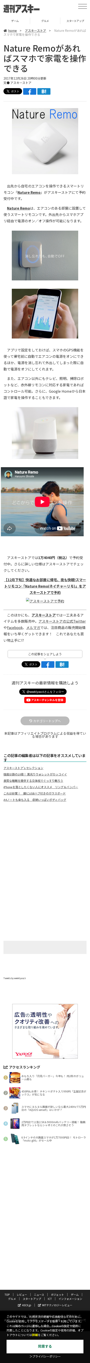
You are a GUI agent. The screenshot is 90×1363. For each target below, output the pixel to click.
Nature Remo (18, 208)
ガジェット (57, 1294)
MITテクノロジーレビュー (57, 1305)
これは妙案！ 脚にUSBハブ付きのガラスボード (34, 793)
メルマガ (33, 627)
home (12, 30)
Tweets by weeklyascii (14, 978)
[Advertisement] (45, 841)
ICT (50, 1299)
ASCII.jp (26, 1305)
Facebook (15, 627)
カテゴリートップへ (47, 721)
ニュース (39, 1294)
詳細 (35, 1335)
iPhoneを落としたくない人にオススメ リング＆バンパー (40, 787)
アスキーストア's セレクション (23, 768)
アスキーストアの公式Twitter (62, 621)
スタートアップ (45, 21)
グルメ (15, 21)
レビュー (22, 1294)
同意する (45, 1346)
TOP (7, 1294)
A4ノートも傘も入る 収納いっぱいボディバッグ (34, 799)
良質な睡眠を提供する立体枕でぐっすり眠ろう (33, 780)
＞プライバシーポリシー (45, 1356)
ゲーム (75, 1294)
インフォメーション (70, 1299)
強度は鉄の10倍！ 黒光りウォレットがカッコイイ (35, 774)
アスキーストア (35, 30)
